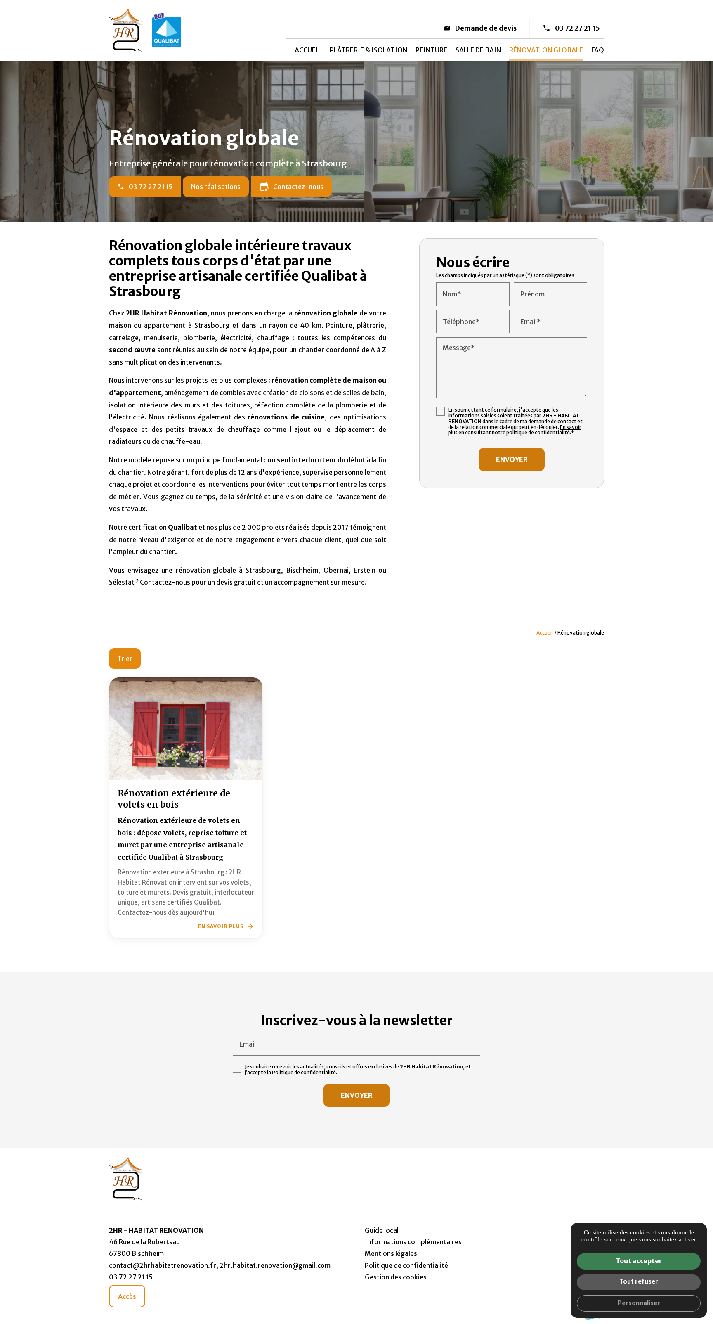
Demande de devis (486, 28)
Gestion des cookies (396, 1277)
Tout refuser (638, 1281)
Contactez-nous (291, 187)
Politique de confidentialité (304, 1072)
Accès (127, 1296)
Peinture (431, 50)
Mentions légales (391, 1253)
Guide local (382, 1230)
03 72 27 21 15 (577, 28)
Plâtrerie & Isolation (368, 50)
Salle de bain (478, 50)
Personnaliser (639, 1303)
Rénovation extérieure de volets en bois (174, 799)
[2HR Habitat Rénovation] (126, 30)
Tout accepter (639, 1261)
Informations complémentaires (413, 1242)
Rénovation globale (546, 50)
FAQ (597, 50)
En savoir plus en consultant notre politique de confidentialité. (514, 430)
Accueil (308, 50)
